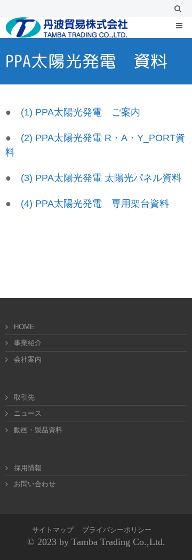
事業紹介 (28, 343)
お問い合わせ (34, 484)
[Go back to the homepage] (66, 27)
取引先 (24, 397)
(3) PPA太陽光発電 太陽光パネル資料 (101, 178)
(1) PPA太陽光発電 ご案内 (80, 112)
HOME (24, 327)
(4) (27, 203)
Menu (186, 25)
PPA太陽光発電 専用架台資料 (101, 203)
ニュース (28, 413)
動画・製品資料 (38, 430)
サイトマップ (53, 530)
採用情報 (28, 468)
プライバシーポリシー (116, 530)
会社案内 (28, 359)
